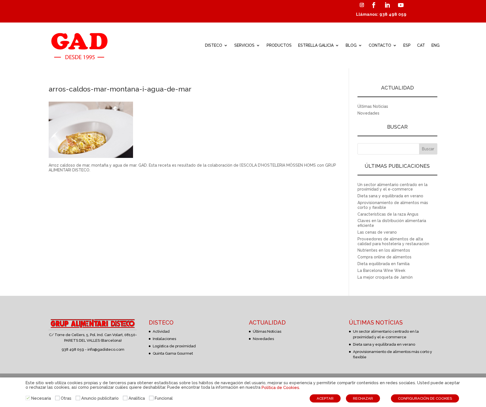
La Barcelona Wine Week (381, 270)
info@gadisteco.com (105, 349)
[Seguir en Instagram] (361, 5)
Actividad (161, 331)
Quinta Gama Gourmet (173, 353)
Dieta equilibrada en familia (383, 263)
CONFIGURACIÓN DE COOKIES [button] (425, 398)
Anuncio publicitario (100, 398)
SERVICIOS (244, 45)
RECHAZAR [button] (363, 398)
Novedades (368, 113)
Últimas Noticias (372, 106)
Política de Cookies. (281, 387)
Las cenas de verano (377, 232)
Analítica (137, 398)
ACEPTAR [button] (325, 398)
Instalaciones (164, 339)
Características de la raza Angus (387, 214)
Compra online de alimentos (384, 257)
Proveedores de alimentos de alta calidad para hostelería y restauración (393, 241)
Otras (66, 398)
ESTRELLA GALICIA (316, 45)
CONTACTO (380, 45)
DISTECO (213, 45)
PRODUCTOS (279, 45)
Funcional (164, 398)
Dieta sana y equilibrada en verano (390, 196)
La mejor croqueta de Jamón (385, 277)
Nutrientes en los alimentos (383, 250)
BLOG (351, 45)
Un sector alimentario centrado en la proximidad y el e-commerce (392, 187)
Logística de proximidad (174, 346)
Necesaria (41, 398)
